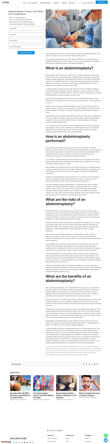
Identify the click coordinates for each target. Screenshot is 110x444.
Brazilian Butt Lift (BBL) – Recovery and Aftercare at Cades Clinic (20, 395)
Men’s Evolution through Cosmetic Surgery (89, 394)
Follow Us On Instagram (56, 430)
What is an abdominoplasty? (17, 17)
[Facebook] (83, 364)
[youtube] (24, 442)
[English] (2, 442)
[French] (4, 442)
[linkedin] (27, 442)
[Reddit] (89, 364)
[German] (6, 442)
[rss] (30, 442)
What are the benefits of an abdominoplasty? (22, 24)
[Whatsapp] (106, 435)
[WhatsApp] (91, 364)
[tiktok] (22, 442)
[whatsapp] (33, 442)
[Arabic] (10, 442)
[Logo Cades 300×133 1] (5, 2)
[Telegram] (94, 364)
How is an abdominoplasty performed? (20, 19)
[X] (86, 364)
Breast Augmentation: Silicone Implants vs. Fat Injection (66, 395)
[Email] (97, 364)
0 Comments (24, 399)
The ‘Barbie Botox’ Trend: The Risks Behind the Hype (43, 395)
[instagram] (16, 442)
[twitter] (13, 442)
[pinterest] (19, 442)
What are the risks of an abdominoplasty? (21, 22)
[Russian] (8, 442)
